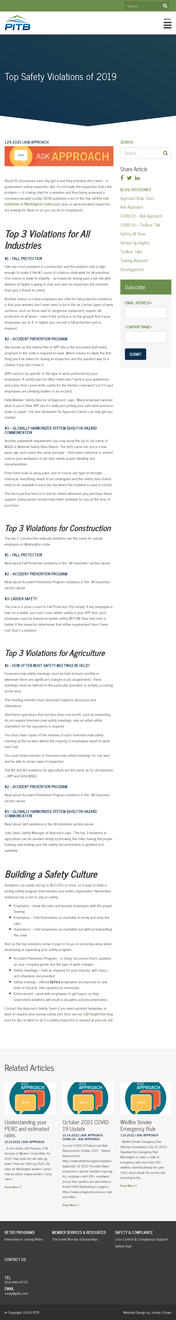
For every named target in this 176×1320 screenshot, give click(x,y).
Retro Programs (20, 1232)
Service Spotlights (135, 242)
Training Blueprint (134, 260)
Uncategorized (132, 269)
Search (165, 6)
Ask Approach (131, 206)
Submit (135, 354)
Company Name (138, 327)
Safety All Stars (133, 233)
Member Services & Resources (79, 1232)
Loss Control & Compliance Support (141, 1239)
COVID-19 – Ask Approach (141, 215)
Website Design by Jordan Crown (147, 1312)
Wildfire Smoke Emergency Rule (138, 1125)
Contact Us (15, 1259)
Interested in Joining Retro (24, 1239)
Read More (12, 1186)
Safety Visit (123, 1246)
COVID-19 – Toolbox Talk (140, 224)
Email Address (138, 303)
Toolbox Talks (131, 251)
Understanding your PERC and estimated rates (27, 1128)
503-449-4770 (16, 1282)
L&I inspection (94, 1014)
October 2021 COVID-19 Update (86, 1125)
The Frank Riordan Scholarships (75, 1239)
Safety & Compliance (134, 1232)
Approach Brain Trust (137, 198)
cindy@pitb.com (16, 1293)
